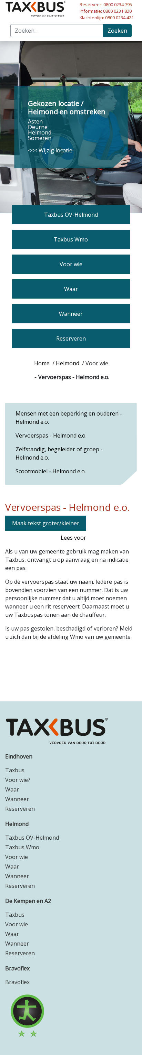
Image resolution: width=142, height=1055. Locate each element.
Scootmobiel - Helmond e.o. (51, 471)
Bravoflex (17, 968)
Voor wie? (17, 780)
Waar (12, 789)
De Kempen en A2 (28, 901)
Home (42, 363)
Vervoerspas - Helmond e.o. (51, 435)
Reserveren (20, 808)
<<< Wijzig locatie (50, 150)
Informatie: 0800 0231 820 (106, 11)
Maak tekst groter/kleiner (45, 523)
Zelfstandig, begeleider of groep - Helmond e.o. (59, 453)
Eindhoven (18, 756)
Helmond (67, 363)
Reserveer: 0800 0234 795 (106, 4)
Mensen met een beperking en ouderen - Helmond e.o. (69, 418)
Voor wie (16, 857)
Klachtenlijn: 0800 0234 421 (107, 17)
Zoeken (117, 30)
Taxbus (14, 770)
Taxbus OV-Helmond (32, 837)
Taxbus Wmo (22, 847)
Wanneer (17, 799)
